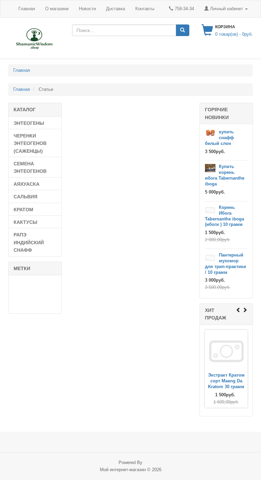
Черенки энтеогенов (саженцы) (30, 143)
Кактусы (25, 222)
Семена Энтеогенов (30, 167)
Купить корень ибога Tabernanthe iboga (224, 175)
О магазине (57, 8)
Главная (26, 8)
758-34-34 (183, 8)
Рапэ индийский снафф (29, 242)
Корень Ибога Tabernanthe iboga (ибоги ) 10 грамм (224, 216)
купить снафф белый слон (219, 137)
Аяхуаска (26, 184)
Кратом (23, 209)
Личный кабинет (226, 8)
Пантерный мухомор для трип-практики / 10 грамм (225, 263)
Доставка (115, 8)
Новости (87, 8)
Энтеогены (29, 123)
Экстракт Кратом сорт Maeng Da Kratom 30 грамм (226, 381)
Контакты (144, 8)
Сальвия (25, 196)
